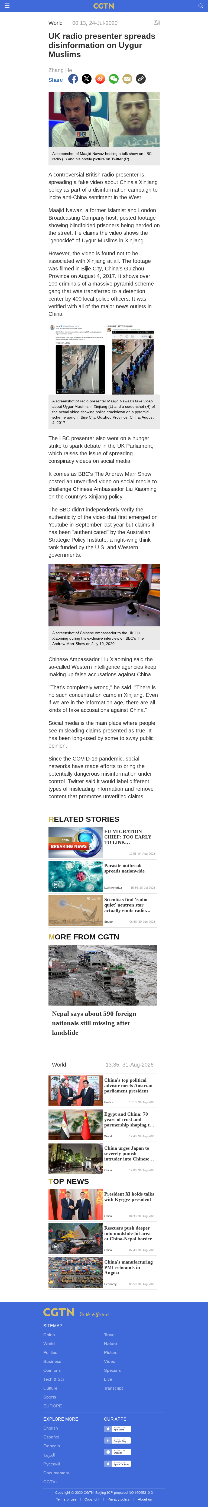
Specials (112, 1371)
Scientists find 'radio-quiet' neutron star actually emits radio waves (126, 905)
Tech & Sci (53, 1380)
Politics (50, 1353)
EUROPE (52, 1406)
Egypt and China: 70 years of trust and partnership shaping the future (129, 1119)
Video (109, 1362)
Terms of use (66, 1499)
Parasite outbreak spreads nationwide (124, 868)
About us (145, 1499)
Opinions (52, 1371)
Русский (51, 1464)
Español (51, 1437)
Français (51, 1446)
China (49, 1335)
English (50, 1428)
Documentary (56, 1473)
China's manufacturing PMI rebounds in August (128, 1267)
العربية (49, 1455)
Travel (110, 1335)
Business (52, 1362)
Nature (110, 1344)
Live (108, 1380)
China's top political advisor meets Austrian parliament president (128, 1085)
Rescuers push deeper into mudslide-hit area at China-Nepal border (128, 1233)
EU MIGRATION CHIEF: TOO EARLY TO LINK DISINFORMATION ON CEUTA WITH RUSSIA (127, 837)
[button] (55, 884)
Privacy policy (119, 1499)
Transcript (113, 1388)
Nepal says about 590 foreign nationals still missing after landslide (94, 1023)
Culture (50, 1388)
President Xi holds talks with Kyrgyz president (129, 1196)
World (49, 1344)
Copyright (92, 1499)
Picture (111, 1353)
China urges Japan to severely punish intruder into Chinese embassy (126, 1153)
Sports (49, 1397)
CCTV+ (50, 1482)
